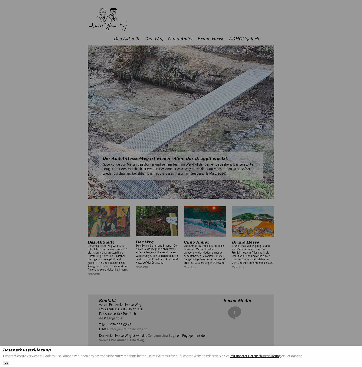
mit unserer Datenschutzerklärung (255, 356)
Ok (6, 362)
